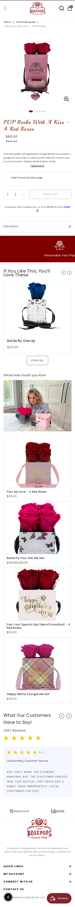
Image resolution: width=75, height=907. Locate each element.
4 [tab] (39, 111)
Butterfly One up (21, 340)
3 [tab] (37, 111)
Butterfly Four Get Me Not (25, 558)
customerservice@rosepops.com (25, 897)
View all (37, 360)
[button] (5, 8)
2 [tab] (35, 111)
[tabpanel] (37, 70)
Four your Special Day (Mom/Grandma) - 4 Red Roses (38, 626)
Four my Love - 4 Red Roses (27, 491)
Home (7, 22)
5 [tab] (42, 111)
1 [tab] (31, 111)
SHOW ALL (37, 408)
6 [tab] (44, 111)
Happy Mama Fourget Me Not (28, 694)
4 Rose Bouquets (26, 22)
